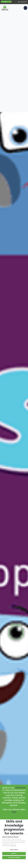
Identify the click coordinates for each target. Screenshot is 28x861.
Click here (21, 787)
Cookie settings (14, 849)
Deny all (14, 853)
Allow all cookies (14, 857)
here (14, 812)
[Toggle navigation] (25, 7)
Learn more (13, 845)
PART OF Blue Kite (22, 2)
